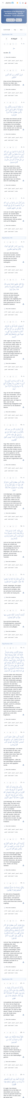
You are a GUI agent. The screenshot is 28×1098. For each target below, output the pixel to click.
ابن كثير (21, 60)
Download (10, 20)
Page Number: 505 (7, 979)
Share (17, 20)
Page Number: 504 (7, 644)
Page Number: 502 (7, 34)
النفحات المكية (10, 63)
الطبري (5, 63)
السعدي (17, 60)
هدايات (16, 63)
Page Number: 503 (7, 238)
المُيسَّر (9, 60)
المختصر (13, 60)
